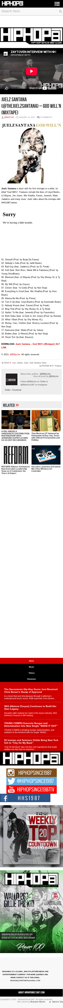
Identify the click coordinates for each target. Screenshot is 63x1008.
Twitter (8, 390)
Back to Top (57, 1002)
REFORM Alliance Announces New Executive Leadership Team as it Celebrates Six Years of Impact (15, 470)
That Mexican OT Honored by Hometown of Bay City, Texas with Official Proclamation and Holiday (45, 436)
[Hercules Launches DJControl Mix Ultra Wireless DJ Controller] (45, 455)
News (44, 363)
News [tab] (31, 661)
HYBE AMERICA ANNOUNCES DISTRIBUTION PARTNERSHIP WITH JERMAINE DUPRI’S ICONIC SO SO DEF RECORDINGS (15, 435)
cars (14, 363)
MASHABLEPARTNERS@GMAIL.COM (25, 980)
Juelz (26, 363)
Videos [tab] (32, 673)
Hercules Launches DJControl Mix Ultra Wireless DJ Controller (45, 469)
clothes (20, 363)
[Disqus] (31, 526)
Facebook (16, 390)
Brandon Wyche (38, 1002)
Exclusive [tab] (31, 679)
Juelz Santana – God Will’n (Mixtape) (34, 344)
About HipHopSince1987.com (31, 992)
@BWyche (9, 117)
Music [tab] (31, 667)
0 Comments (46, 117)
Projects (58, 366)
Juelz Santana (35, 363)
